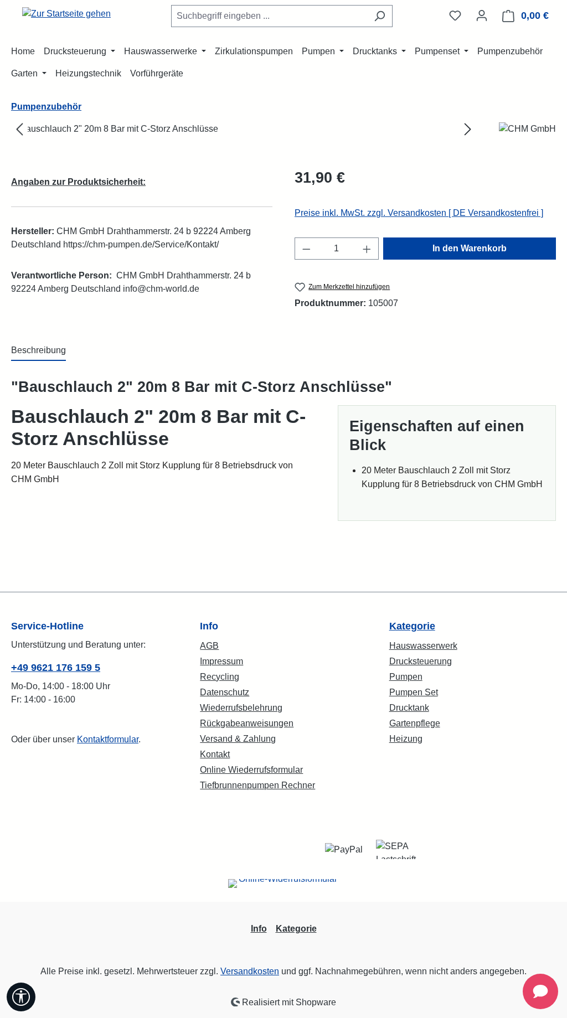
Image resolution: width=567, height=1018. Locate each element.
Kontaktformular (107, 739)
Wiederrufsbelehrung (241, 707)
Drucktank (409, 707)
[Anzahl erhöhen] (367, 248)
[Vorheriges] (19, 129)
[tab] (38, 351)
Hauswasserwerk (423, 645)
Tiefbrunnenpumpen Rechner (257, 785)
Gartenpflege (414, 723)
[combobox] (269, 16)
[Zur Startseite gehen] (66, 13)
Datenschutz (224, 692)
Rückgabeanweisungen (246, 723)
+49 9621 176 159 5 (55, 667)
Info (259, 928)
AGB (209, 645)
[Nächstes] (468, 129)
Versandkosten (249, 971)
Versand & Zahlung (238, 738)
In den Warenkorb (469, 248)
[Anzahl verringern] (306, 248)
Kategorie (412, 626)
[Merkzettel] (455, 15)
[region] (244, 129)
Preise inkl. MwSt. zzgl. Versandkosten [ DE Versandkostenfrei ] (419, 213)
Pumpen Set (413, 692)
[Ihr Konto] (481, 15)
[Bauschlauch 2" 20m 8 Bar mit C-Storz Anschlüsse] (243, 129)
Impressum (221, 661)
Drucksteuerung (420, 661)
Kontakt (215, 754)
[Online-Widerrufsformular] (283, 887)
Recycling (219, 676)
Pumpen (405, 676)
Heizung (405, 738)
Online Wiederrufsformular (251, 769)
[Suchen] (380, 16)
